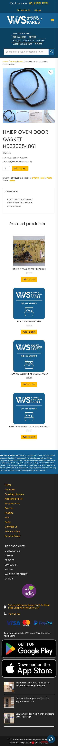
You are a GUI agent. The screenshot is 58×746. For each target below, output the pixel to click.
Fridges (17, 40)
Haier (20, 61)
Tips (7, 517)
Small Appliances (14, 494)
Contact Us (11, 526)
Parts (49, 177)
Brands (13, 61)
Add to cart (20, 168)
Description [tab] (11, 191)
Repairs (9, 512)
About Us (10, 489)
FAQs (8, 522)
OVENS (35, 177)
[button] (50, 72)
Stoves (40, 40)
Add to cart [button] (29, 279)
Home (5, 61)
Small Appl (28, 40)
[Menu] (52, 20)
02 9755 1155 (38, 3)
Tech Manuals (12, 503)
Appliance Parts (14, 498)
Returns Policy (12, 536)
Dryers (32, 37)
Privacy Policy (12, 531)
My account (23, 10)
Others (38, 44)
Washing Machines (22, 44)
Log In (37, 10)
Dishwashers (19, 37)
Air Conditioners (22, 33)
